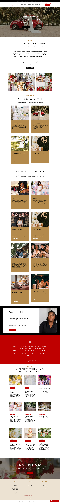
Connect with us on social (30, 495)
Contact (30, 482)
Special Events (13, 414)
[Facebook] (30, 498)
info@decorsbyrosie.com (30, 486)
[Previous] (2, 350)
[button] (50, 3)
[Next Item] (50, 82)
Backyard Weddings (27, 414)
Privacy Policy (34, 501)
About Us (15, 485)
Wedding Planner (15, 489)
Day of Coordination (15, 488)
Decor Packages (15, 486)
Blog (15, 493)
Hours (44, 482)
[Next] (57, 350)
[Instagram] (29, 498)
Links (15, 482)
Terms (37, 501)
